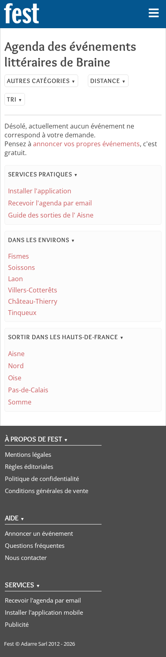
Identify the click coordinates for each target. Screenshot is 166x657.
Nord (16, 365)
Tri (15, 99)
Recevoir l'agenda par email (50, 203)
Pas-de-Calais (28, 389)
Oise (14, 377)
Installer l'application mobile (44, 612)
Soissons (21, 267)
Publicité (17, 624)
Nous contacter (26, 557)
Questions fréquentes (34, 545)
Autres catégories (41, 81)
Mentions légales (28, 454)
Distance (108, 81)
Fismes (18, 256)
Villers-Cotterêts (32, 290)
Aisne (16, 353)
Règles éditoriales (29, 466)
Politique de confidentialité (42, 479)
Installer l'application (39, 191)
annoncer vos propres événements (86, 143)
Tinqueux (22, 312)
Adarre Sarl (34, 643)
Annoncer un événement (39, 533)
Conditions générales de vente (46, 491)
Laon (15, 278)
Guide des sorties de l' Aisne (50, 215)
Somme (19, 402)
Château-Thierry (32, 301)
